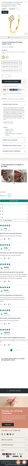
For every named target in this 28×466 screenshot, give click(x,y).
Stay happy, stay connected (10, 430)
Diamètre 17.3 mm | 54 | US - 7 (11, 66)
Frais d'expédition (11, 52)
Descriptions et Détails (10, 104)
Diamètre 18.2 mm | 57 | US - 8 (11, 70)
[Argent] (7, 58)
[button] (5, 47)
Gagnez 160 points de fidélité (10, 86)
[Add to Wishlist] (24, 81)
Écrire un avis (14, 201)
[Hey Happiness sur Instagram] (2, 434)
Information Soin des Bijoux (12, 145)
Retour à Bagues (15, 390)
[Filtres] (1, 220)
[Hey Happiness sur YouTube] (7, 434)
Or (3, 57)
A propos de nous (7, 445)
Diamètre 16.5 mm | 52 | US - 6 (11, 62)
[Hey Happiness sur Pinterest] (10, 434)
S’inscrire (8, 424)
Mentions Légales (18, 464)
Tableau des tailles (8, 122)
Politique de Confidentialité (14, 463)
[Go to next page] (19, 350)
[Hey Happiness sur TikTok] (13, 434)
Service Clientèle (7, 440)
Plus (2, 450)
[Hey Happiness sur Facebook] (5, 434)
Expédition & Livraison (10, 140)
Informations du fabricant (12, 151)
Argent (7, 57)
